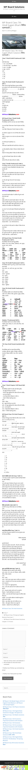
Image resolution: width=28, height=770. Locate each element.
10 (24, 766)
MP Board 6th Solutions (11, 766)
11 (4, 769)
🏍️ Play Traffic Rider (22, 769)
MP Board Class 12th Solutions (11, 723)
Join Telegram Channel (16, 769)
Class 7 (6, 613)
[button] (14, 767)
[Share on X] (1, 386)
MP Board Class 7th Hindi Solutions (12, 608)
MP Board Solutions (14, 6)
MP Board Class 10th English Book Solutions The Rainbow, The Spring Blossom (13, 738)
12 (7, 769)
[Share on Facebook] (1, 383)
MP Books (10, 769)
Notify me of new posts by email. (12, 673)
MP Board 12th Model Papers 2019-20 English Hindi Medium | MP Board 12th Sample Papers (14, 702)
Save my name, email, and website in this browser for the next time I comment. (14, 662)
